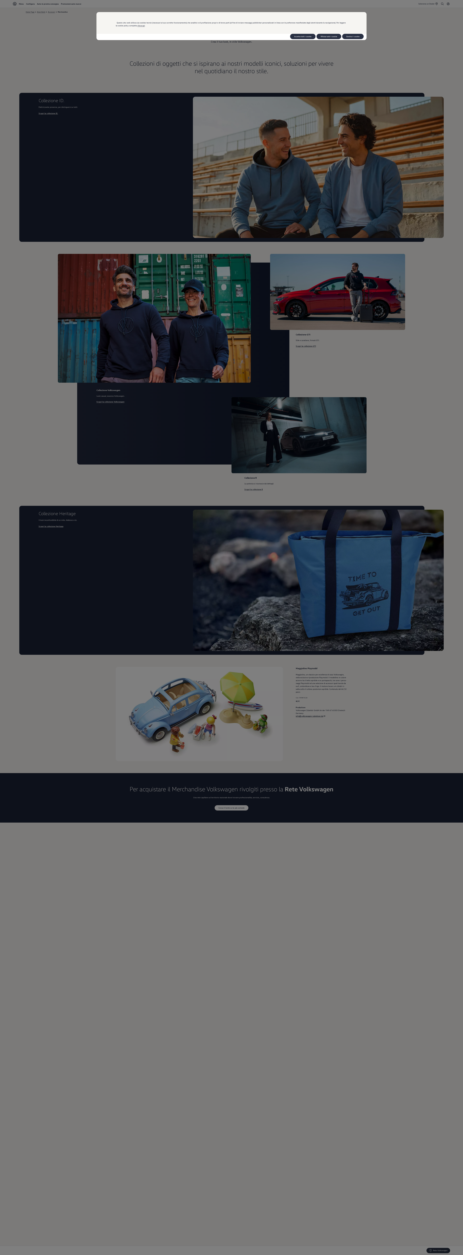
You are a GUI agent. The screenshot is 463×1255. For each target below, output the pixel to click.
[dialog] (231, 627)
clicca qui (141, 25)
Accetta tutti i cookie (302, 36)
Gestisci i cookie (353, 36)
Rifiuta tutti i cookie (329, 36)
